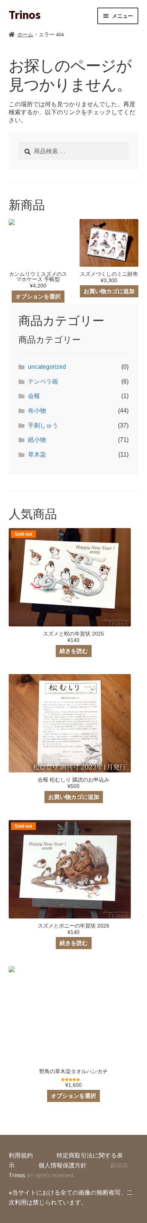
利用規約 (21, 1155)
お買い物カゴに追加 (109, 291)
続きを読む (74, 651)
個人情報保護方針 (62, 1165)
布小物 (37, 410)
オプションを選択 (38, 296)
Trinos (24, 14)
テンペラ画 (43, 381)
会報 (34, 396)
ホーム (25, 34)
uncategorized (47, 367)
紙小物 (37, 440)
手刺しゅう (43, 425)
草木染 (37, 454)
